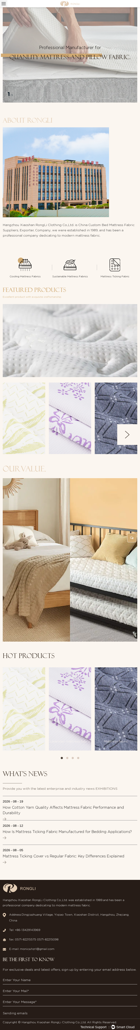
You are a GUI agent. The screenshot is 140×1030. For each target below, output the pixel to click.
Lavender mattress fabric (72, 437)
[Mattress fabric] (116, 709)
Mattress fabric (116, 741)
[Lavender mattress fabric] (70, 709)
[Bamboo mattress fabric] (24, 709)
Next (127, 434)
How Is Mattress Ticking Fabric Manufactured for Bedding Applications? (67, 832)
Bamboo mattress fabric (25, 437)
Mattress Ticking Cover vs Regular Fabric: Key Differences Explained (63, 856)
